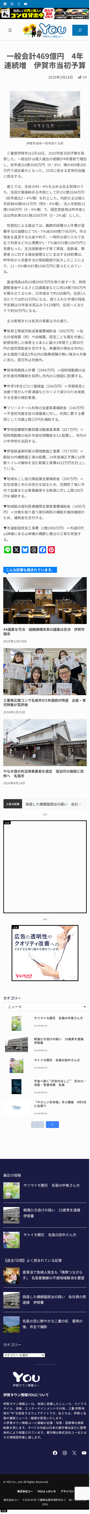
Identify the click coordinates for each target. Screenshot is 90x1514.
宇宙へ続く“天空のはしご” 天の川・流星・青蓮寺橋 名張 (60, 1083)
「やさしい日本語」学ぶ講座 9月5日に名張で (60, 1104)
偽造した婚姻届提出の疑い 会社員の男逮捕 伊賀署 (54, 804)
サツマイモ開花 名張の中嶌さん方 (58, 1018)
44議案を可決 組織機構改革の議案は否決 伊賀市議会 (44, 631)
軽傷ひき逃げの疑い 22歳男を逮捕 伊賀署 (60, 1041)
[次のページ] (52, 1124)
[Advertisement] (45, 866)
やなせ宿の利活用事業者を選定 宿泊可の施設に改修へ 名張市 (43, 773)
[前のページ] (37, 1124)
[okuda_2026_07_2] (45, 17)
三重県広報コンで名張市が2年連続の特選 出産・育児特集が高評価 (44, 702)
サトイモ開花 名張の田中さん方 (57, 1060)
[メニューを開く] (10, 30)
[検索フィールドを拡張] (80, 30)
